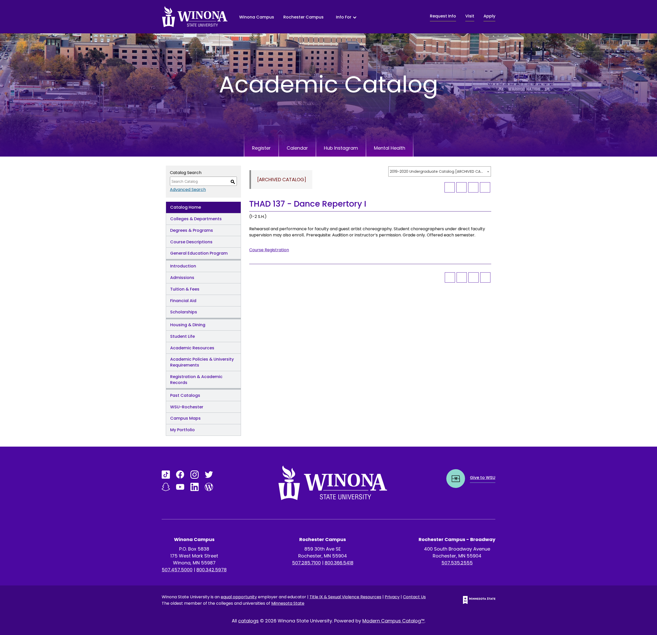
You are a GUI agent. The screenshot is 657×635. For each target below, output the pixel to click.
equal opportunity (239, 597)
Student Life (182, 336)
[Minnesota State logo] (475, 600)
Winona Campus (256, 17)
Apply (489, 16)
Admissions (182, 278)
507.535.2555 (457, 563)
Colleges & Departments (196, 219)
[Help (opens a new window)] (485, 187)
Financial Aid (183, 301)
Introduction (183, 266)
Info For (343, 17)
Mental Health (389, 148)
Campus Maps (185, 418)
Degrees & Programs (191, 230)
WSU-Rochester (186, 407)
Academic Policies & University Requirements (202, 362)
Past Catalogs (185, 395)
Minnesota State (287, 603)
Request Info (443, 16)
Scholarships (183, 312)
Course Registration (269, 250)
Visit (469, 16)
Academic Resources (192, 348)
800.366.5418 (339, 563)
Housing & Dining (187, 325)
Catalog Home (185, 207)
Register (261, 148)
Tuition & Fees (184, 289)
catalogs (248, 621)
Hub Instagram (341, 148)
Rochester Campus (303, 17)
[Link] (166, 474)
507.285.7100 (306, 563)
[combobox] (439, 171)
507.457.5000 (177, 569)
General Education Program (199, 253)
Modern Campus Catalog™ (393, 621)
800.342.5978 (211, 569)
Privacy (392, 597)
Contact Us (414, 597)
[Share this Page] (461, 187)
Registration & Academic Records (196, 380)
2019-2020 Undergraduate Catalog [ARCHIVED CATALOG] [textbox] (437, 171)
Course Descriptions (191, 242)
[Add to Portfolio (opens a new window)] (450, 187)
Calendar (297, 148)
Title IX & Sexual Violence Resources (345, 597)
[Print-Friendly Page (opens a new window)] (473, 187)
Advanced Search (188, 190)
